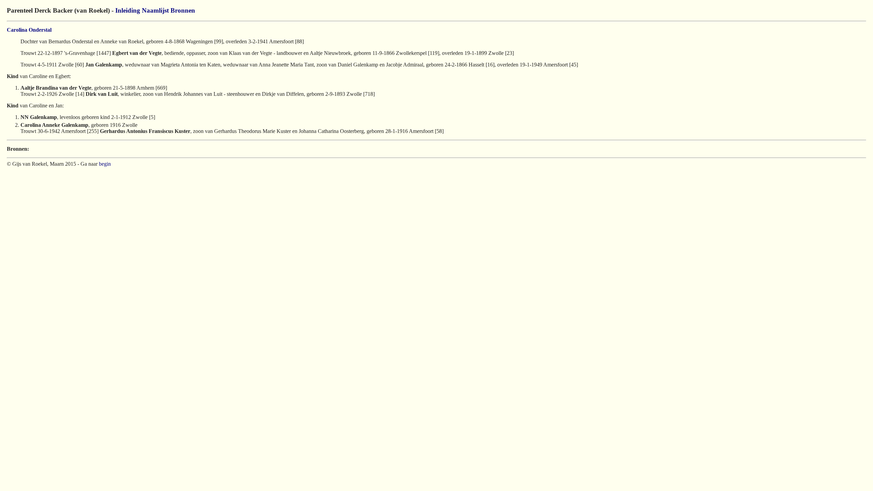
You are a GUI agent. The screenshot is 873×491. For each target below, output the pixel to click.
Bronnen (183, 10)
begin (105, 164)
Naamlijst (155, 10)
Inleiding (127, 10)
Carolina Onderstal (29, 30)
